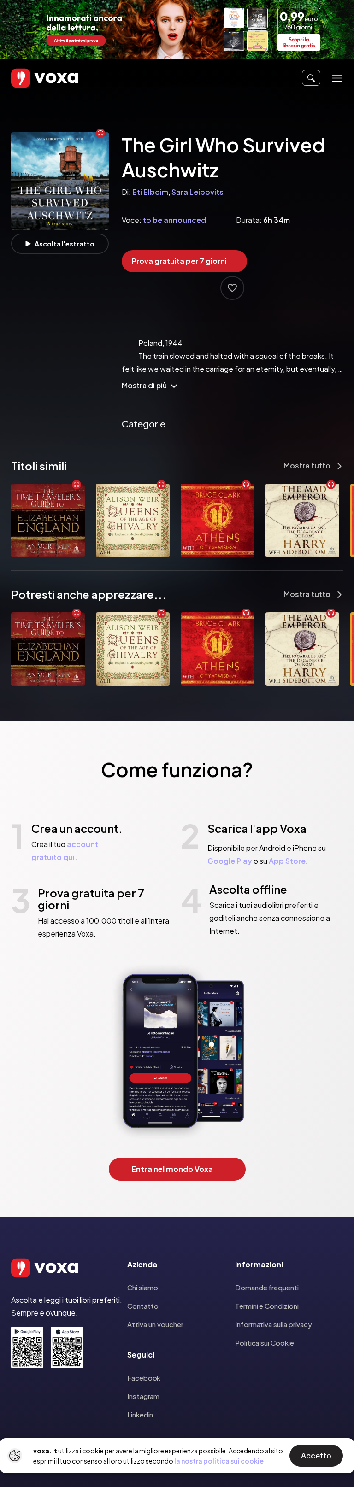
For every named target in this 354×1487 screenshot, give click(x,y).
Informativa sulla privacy (273, 1324)
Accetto (316, 1455)
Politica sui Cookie (264, 1342)
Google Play (229, 861)
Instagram (143, 1396)
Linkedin (140, 1414)
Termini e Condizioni (267, 1305)
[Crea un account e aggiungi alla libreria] (232, 288)
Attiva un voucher (155, 1324)
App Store (287, 861)
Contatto (143, 1305)
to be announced (174, 220)
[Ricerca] (311, 78)
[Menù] (337, 78)
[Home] (31, 78)
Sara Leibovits (197, 192)
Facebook (143, 1377)
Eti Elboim (150, 192)
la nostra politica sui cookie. (220, 1461)
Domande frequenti (267, 1287)
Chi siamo (142, 1287)
